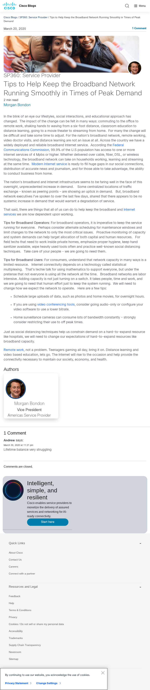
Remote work (14, 350)
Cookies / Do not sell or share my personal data (36, 624)
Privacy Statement (16, 683)
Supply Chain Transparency (25, 645)
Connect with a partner (22, 573)
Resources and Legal (23, 586)
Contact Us (15, 559)
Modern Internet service (49, 164)
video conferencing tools (56, 304)
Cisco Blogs (27, 5)
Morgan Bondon (17, 105)
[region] (54, 679)
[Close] (103, 673)
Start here (47, 522)
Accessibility (16, 631)
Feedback (14, 596)
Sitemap (13, 658)
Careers (13, 566)
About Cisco (16, 552)
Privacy (13, 617)
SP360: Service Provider (33, 17)
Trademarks (16, 638)
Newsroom (15, 652)
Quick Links (17, 543)
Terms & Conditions (20, 610)
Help (11, 603)
